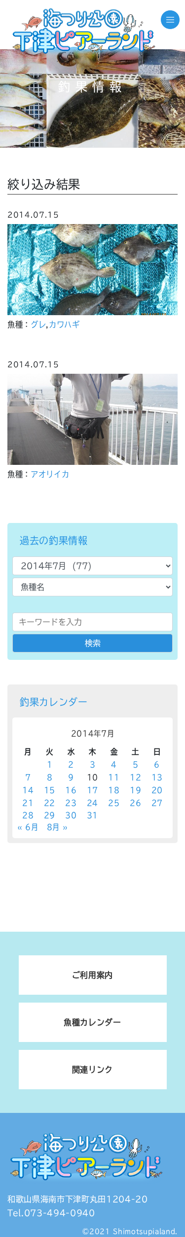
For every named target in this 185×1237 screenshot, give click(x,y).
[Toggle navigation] (170, 20)
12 (135, 777)
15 (49, 790)
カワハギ (64, 324)
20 (157, 790)
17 (92, 790)
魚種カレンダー (92, 1022)
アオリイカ (50, 474)
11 (113, 777)
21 (28, 803)
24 (92, 803)
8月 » (57, 827)
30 (70, 815)
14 (28, 790)
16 (70, 790)
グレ (38, 324)
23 (70, 803)
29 (49, 815)
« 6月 (27, 827)
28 (28, 815)
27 (157, 803)
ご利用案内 (92, 975)
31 (92, 815)
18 (113, 790)
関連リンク (92, 1070)
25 (113, 803)
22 (49, 803)
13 (157, 777)
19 (135, 790)
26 (135, 803)
